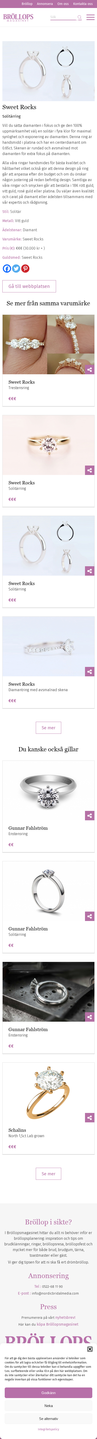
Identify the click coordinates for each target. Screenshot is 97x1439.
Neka (48, 1406)
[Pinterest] (25, 268)
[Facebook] (7, 268)
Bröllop (27, 4)
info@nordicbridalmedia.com (55, 1293)
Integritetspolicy (48, 1429)
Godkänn (48, 1393)
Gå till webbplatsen (29, 286)
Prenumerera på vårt (48, 1317)
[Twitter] (16, 268)
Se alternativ (48, 1419)
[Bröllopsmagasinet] (39, 17)
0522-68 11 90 (52, 1286)
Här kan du (48, 1324)
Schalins (17, 1130)
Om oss (63, 4)
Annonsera (45, 4)
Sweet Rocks (21, 382)
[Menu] (88, 17)
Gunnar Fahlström (28, 828)
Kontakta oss (83, 4)
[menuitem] (27, 4)
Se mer (48, 727)
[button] (90, 1349)
